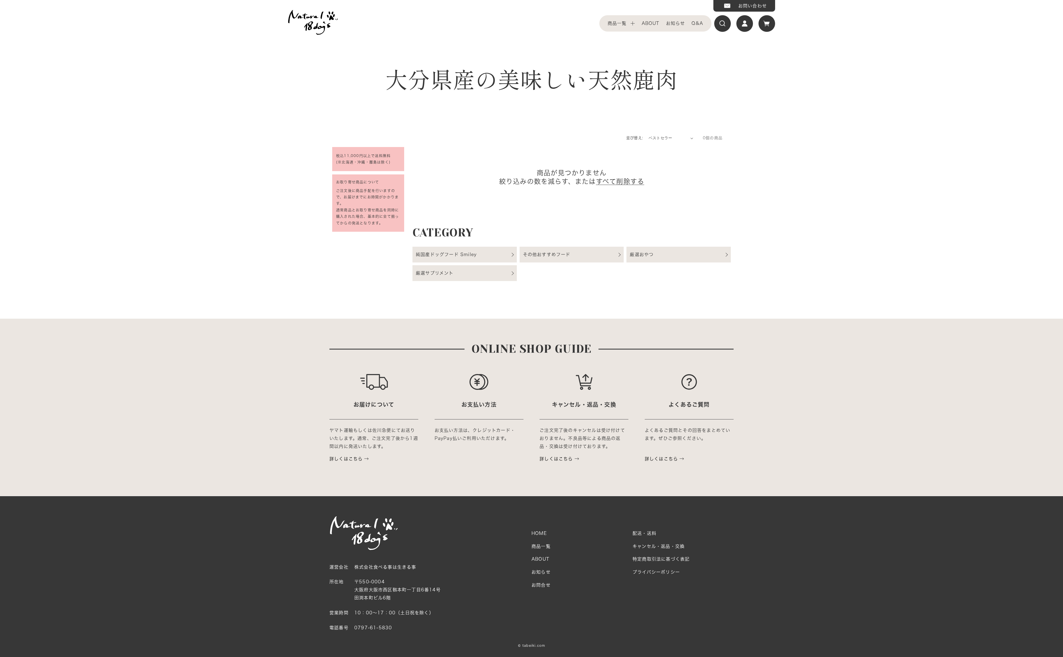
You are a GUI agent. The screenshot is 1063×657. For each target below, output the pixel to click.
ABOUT (650, 23)
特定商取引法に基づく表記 (661, 559)
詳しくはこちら (346, 459)
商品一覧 (617, 23)
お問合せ (541, 585)
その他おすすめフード (547, 254)
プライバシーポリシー (656, 572)
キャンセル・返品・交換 (659, 546)
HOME (539, 533)
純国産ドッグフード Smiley (446, 254)
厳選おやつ (642, 254)
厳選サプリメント (435, 273)
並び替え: (634, 138)
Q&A (697, 23)
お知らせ (675, 23)
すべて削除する (620, 181)
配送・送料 (644, 533)
